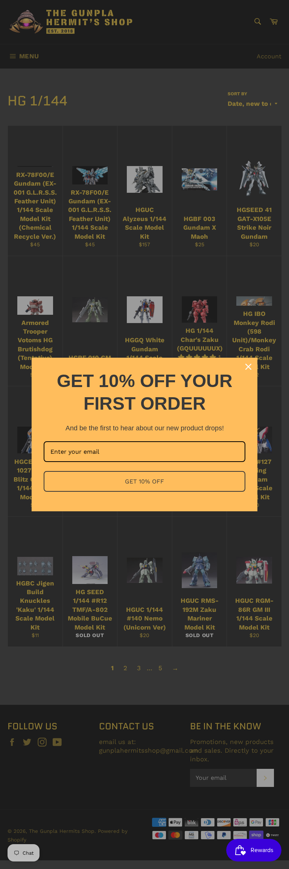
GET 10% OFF (144, 481)
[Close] (248, 367)
